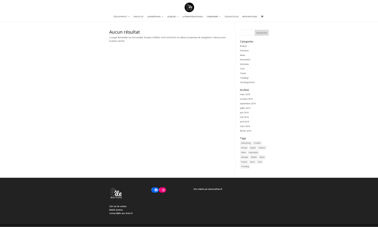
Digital (253, 147)
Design (244, 147)
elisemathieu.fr (215, 189)
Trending (244, 77)
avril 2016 (244, 121)
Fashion (262, 147)
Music (262, 157)
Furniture (244, 50)
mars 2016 (245, 126)
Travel (243, 73)
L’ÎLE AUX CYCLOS (231, 16)
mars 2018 (245, 94)
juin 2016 (244, 112)
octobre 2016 (246, 98)
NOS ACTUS (138, 16)
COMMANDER (212, 16)
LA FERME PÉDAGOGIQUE (193, 16)
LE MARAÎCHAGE (154, 16)
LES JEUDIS (171, 16)
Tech (242, 68)
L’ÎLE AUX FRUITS (120, 16)
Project (244, 162)
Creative (257, 143)
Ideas (242, 55)
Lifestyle (244, 157)
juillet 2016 (245, 108)
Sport (252, 162)
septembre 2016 (248, 103)
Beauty (243, 46)
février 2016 (245, 130)
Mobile (254, 157)
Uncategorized (247, 82)
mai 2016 (244, 117)
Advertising (246, 143)
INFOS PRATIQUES (249, 16)
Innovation (245, 59)
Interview (244, 64)
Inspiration (253, 152)
